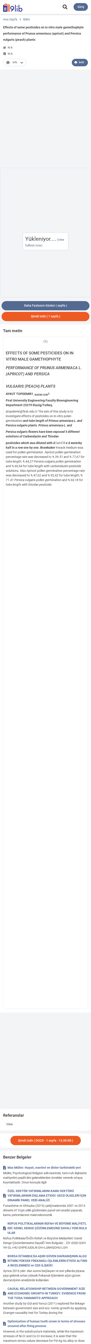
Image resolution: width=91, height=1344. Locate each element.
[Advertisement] (45, 119)
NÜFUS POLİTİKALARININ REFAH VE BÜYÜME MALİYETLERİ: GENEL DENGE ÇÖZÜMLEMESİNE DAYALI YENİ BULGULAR (47, 1228)
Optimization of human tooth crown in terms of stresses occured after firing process (46, 1324)
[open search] (65, 7)
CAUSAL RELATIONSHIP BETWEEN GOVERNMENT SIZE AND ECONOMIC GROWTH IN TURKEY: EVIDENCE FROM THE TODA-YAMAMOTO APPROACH (46, 1293)
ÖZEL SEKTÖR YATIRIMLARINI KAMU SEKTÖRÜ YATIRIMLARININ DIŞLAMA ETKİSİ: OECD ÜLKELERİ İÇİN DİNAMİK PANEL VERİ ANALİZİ (47, 1195)
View (9, 1124)
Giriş (81, 7)
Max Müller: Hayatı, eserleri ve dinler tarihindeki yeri (44, 1167)
